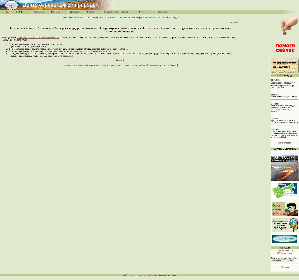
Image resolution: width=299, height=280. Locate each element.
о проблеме (91, 17)
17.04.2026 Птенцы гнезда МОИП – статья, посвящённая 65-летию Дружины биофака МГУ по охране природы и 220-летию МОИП (284, 133)
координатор (165, 17)
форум (176, 17)
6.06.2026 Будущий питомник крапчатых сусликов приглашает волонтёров (284, 120)
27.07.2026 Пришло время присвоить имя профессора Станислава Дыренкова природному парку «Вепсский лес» (283, 83)
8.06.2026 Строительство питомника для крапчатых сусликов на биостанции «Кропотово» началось (283, 107)
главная (65, 17)
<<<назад (285, 267)
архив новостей (285, 143)
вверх (120, 60)
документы (112, 17)
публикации (125, 17)
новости (102, 17)
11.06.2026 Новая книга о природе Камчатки (284, 96)
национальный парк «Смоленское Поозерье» (38, 37)
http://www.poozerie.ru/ (80, 51)
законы (135, 17)
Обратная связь (284, 253)
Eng (7, 12)
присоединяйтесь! (148, 17)
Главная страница (284, 251)
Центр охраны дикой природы (146, 275)
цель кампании (77, 17)
